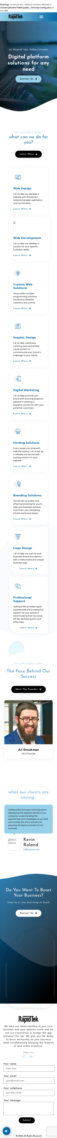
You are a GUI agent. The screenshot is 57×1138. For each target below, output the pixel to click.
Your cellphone (12, 1088)
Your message (12, 1100)
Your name (10, 1064)
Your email (9, 1076)
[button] (41, 17)
